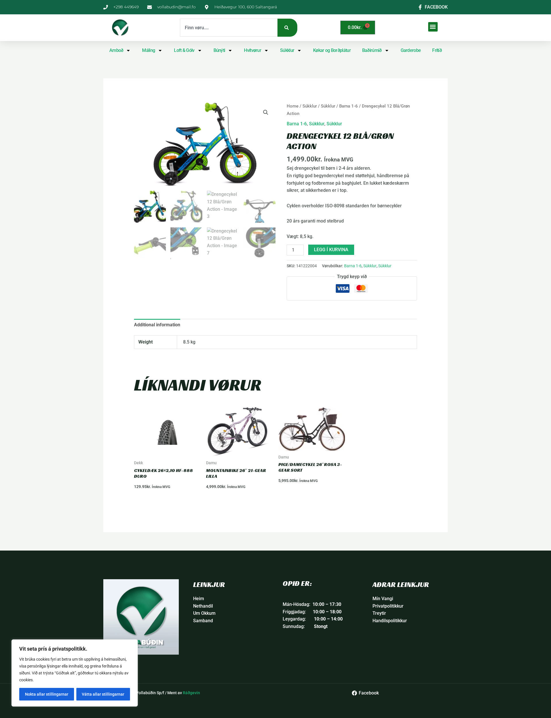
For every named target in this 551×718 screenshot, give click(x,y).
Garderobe (411, 50)
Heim (198, 598)
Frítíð (437, 50)
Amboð (116, 50)
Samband (203, 620)
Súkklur (287, 50)
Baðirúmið (372, 50)
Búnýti (219, 50)
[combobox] (229, 28)
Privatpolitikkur (387, 606)
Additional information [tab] (157, 324)
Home (292, 106)
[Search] (287, 28)
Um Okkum (204, 613)
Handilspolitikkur (389, 620)
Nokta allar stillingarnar (46, 694)
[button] (433, 27)
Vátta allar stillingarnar (103, 694)
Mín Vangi (382, 598)
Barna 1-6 (348, 106)
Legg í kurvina (331, 249)
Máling (148, 50)
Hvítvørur (252, 50)
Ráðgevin (191, 692)
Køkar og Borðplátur (332, 50)
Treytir (379, 613)
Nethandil (203, 606)
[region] (74, 673)
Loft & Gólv (184, 50)
